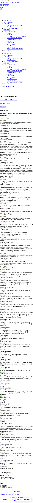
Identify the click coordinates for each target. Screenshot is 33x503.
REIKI (9, 33)
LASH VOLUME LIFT (14, 39)
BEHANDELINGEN (10, 31)
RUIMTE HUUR (12, 46)
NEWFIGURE (11, 27)
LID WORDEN (11, 47)
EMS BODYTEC (9, 20)
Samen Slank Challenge (8, 100)
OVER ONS (7, 41)
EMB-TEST (7, 30)
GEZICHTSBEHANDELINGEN (16, 36)
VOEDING (7, 23)
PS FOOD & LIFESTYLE (14, 25)
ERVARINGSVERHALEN (15, 49)
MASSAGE (10, 34)
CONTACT (7, 50)
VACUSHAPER (8, 22)
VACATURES (11, 44)
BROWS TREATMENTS (14, 38)
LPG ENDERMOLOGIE (11, 28)
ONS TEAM (10, 42)
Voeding (3, 107)
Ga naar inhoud (4, 0)
